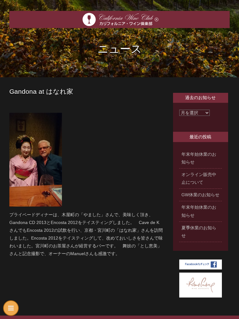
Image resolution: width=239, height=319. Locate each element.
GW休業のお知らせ (200, 194)
